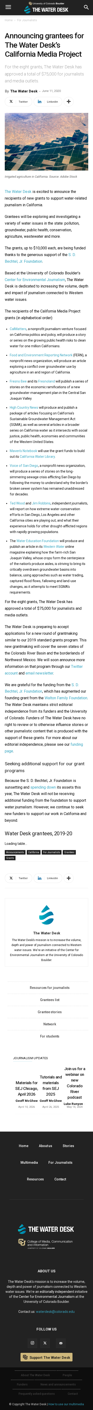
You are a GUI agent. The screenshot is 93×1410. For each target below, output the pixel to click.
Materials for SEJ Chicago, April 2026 (26, 1088)
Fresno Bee (18, 381)
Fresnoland (46, 381)
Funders (22, 1384)
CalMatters (18, 329)
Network (49, 1024)
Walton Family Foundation (66, 698)
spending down (43, 787)
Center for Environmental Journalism (35, 279)
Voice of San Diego (24, 466)
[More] (69, 101)
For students (50, 1036)
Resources (35, 1179)
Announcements (15, 852)
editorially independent (57, 1292)
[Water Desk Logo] (46, 7)
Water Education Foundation (37, 541)
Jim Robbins (41, 503)
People (67, 1375)
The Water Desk (23, 91)
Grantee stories (50, 1012)
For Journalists (27, 20)
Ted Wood (17, 503)
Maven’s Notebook (23, 451)
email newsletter (39, 673)
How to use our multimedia (66, 1404)
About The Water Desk (35, 1375)
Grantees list (50, 1000)
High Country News (24, 407)
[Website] (61, 1343)
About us (45, 1146)
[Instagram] (32, 1343)
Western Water (53, 547)
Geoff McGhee (27, 1101)
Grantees (69, 852)
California (33, 852)
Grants (10, 858)
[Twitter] (45, 1343)
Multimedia (29, 1162)
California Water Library (37, 456)
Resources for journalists (50, 988)
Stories (68, 1146)
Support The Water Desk (49, 1357)
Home (9, 20)
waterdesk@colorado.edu (55, 1312)
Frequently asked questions (37, 1393)
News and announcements (58, 1384)
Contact (60, 1179)
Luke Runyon (73, 1104)
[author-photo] (46, 926)
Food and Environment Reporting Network (41, 355)
